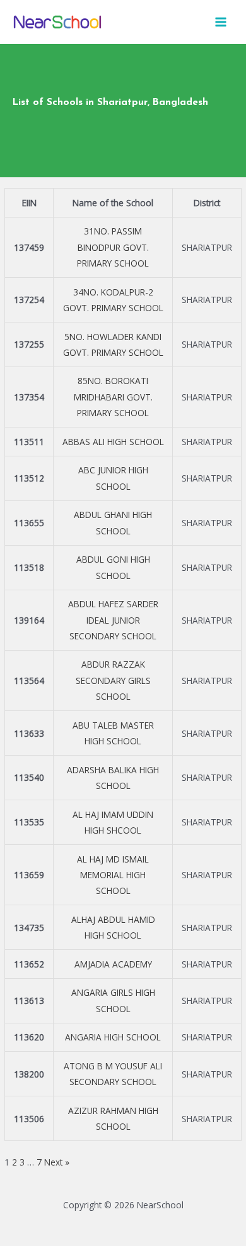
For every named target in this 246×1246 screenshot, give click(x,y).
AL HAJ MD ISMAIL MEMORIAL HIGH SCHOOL (113, 875)
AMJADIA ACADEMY (113, 964)
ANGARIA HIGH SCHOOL (113, 1037)
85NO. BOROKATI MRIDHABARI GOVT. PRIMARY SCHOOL (113, 397)
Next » (56, 1162)
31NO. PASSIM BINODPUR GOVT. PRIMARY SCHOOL (113, 247)
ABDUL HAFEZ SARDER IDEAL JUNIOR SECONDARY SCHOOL (113, 620)
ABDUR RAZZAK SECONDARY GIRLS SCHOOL (113, 680)
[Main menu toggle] (221, 22)
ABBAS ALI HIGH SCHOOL (113, 442)
